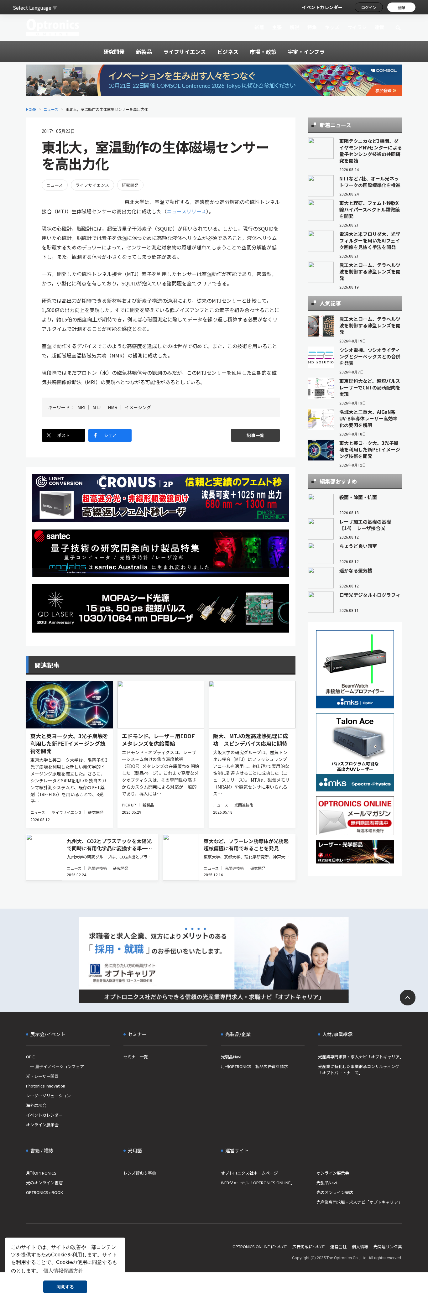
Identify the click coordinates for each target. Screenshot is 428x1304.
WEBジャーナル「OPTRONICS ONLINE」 (258, 1183)
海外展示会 (36, 1105)
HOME (31, 109)
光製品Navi (231, 1057)
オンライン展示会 (42, 1125)
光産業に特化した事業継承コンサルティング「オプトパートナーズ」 (358, 1069)
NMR (112, 407)
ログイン (368, 7)
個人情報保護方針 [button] (63, 1270)
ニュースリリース (186, 211)
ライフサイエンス (92, 185)
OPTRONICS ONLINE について (259, 1246)
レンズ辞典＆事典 (139, 1173)
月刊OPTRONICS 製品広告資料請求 (254, 1066)
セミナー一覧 (135, 1057)
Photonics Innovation (45, 1086)
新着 (259, 27)
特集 (312, 27)
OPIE (30, 1057)
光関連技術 (243, 804)
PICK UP (129, 804)
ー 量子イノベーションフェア (55, 1066)
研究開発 (130, 185)
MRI (81, 407)
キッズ (332, 27)
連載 (379, 27)
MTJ (96, 407)
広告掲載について (308, 1246)
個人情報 (360, 1246)
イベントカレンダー (322, 7)
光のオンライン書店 (44, 1183)
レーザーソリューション (48, 1095)
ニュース (51, 109)
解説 (295, 27)
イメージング (138, 407)
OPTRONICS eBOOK (44, 1192)
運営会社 (338, 1246)
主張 (277, 27)
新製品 (148, 804)
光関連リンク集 (387, 1246)
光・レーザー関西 (42, 1076)
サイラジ (357, 27)
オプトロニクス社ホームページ (249, 1173)
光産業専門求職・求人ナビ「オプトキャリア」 (360, 1057)
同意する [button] (65, 1286)
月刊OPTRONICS (41, 1173)
